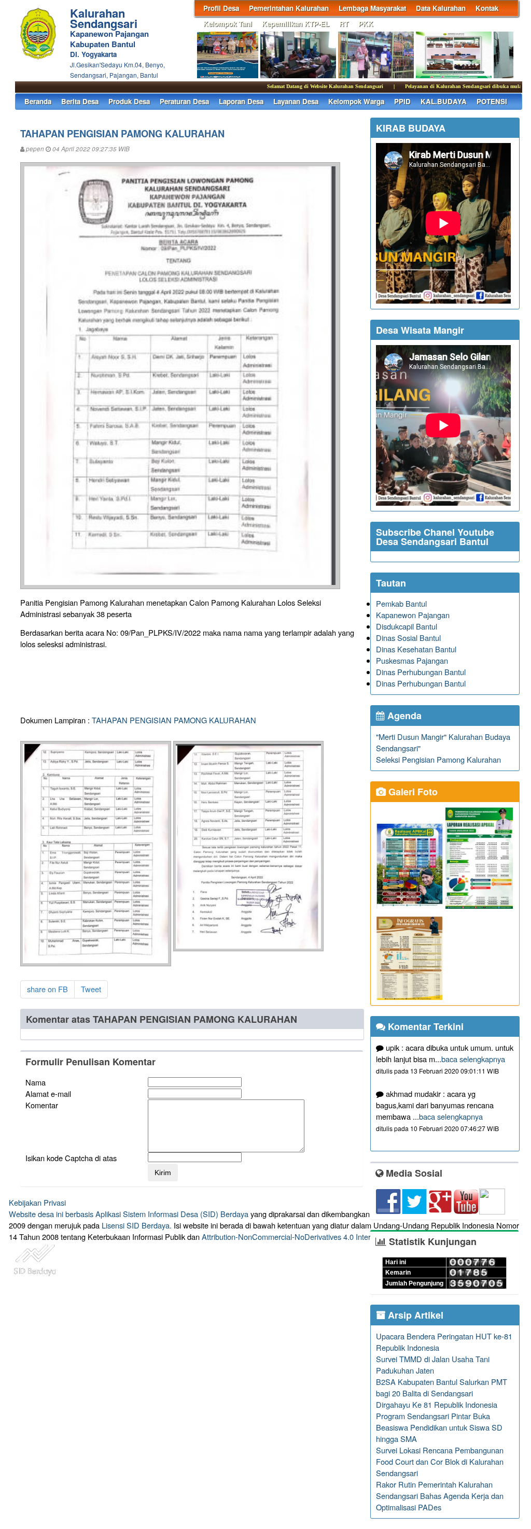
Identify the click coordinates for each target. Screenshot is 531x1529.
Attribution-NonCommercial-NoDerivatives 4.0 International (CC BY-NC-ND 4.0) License (348, 1236)
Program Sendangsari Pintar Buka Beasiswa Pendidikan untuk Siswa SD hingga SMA (439, 1427)
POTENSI (492, 101)
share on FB (47, 988)
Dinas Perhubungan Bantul (421, 671)
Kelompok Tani (227, 23)
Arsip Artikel (414, 1315)
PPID (402, 101)
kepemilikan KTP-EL (295, 23)
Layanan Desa (295, 101)
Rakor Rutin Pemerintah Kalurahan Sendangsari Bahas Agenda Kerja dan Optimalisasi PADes (440, 1495)
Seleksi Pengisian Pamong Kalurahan (438, 759)
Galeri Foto (412, 791)
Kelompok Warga (356, 101)
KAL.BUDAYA (444, 101)
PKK (365, 23)
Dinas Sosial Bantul (408, 637)
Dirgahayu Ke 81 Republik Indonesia (436, 1404)
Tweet (91, 988)
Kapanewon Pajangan (413, 614)
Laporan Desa (241, 101)
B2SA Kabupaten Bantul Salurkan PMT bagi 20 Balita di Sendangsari (441, 1387)
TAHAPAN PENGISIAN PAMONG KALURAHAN (174, 720)
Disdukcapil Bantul (406, 626)
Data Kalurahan (441, 8)
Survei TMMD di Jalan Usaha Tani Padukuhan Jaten (433, 1364)
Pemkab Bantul (401, 603)
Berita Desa (80, 101)
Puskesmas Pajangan (412, 660)
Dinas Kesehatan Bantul (416, 649)
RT (343, 23)
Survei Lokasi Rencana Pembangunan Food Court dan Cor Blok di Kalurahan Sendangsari (440, 1461)
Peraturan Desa (184, 101)
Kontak (487, 8)
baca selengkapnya (473, 1058)
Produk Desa (129, 101)
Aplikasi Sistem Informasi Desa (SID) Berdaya (171, 1213)
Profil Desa (221, 8)
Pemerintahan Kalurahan (289, 8)
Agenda (403, 715)
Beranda (37, 101)
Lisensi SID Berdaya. (137, 1225)
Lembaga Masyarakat (372, 8)
